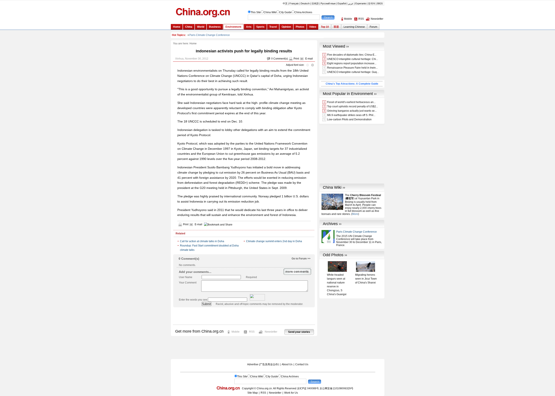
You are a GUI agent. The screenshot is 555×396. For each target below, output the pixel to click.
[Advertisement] (244, 315)
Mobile (236, 331)
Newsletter (271, 331)
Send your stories (299, 331)
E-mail (309, 58)
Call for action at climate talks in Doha (202, 241)
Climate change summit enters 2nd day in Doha (274, 241)
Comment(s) (280, 58)
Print (296, 58)
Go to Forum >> (301, 258)
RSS (252, 331)
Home (193, 43)
